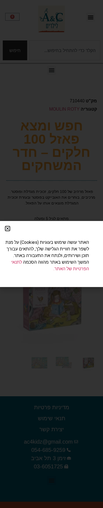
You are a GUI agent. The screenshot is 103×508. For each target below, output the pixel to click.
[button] (7, 228)
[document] (51, 254)
